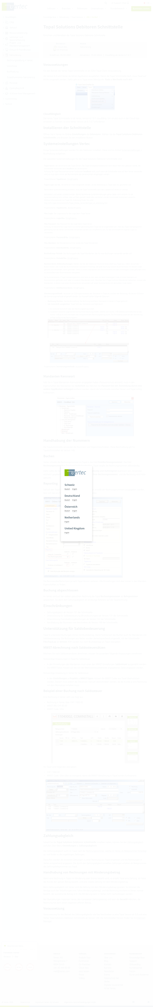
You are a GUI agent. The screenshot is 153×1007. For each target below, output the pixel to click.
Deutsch (67, 489)
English (74, 489)
